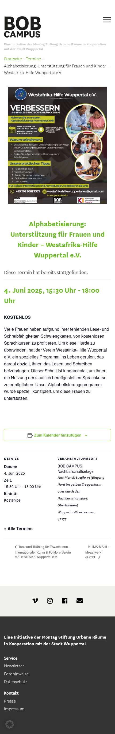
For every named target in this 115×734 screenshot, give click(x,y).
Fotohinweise (16, 674)
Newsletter (14, 666)
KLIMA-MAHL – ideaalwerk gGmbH (98, 551)
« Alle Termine (18, 528)
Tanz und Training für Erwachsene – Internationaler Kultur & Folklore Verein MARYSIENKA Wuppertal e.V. (43, 551)
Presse (10, 701)
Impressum (14, 709)
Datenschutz (15, 681)
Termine (33, 59)
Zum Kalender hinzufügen (58, 435)
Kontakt (11, 693)
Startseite (13, 59)
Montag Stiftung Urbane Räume (74, 637)
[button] (9, 724)
